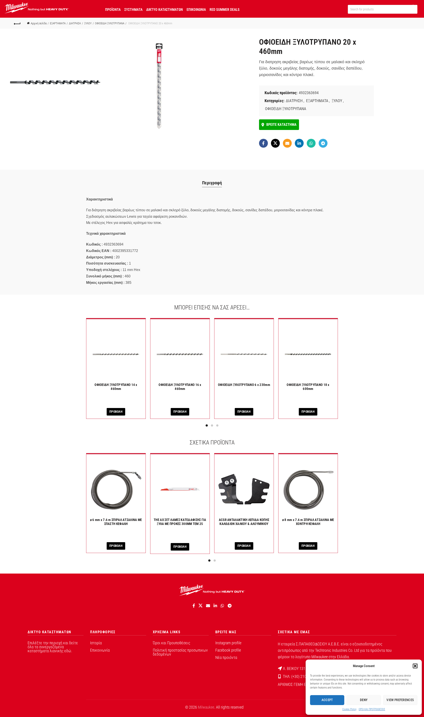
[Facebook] (263, 143)
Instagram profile (228, 643)
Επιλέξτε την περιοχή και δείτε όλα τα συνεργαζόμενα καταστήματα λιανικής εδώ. (53, 647)
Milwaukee (206, 707)
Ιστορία (96, 643)
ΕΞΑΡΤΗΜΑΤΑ (58, 23)
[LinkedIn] (299, 143)
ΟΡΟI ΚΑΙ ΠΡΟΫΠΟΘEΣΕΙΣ (372, 709)
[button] (415, 666)
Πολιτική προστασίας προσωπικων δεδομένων (180, 652)
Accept (327, 700)
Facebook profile (228, 650)
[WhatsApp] (311, 143)
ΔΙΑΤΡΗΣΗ (75, 23)
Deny (363, 700)
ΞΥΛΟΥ (88, 23)
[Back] (17, 23)
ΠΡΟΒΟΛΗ (116, 411)
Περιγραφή (212, 182)
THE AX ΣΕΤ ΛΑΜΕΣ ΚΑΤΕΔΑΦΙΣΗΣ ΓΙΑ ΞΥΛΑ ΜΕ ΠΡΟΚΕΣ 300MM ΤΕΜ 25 (180, 522)
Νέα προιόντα (226, 657)
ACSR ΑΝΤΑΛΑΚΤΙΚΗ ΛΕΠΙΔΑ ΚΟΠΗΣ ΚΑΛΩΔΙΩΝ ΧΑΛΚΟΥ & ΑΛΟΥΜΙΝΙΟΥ (244, 522)
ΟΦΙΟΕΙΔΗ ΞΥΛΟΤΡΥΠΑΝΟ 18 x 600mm (308, 387)
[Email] (287, 143)
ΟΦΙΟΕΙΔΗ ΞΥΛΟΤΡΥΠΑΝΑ (109, 23)
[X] (275, 143)
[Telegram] (323, 143)
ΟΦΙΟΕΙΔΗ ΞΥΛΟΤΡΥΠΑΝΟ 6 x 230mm (244, 385)
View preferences (400, 700)
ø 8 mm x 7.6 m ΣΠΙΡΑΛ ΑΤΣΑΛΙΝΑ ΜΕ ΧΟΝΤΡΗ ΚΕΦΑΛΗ (308, 522)
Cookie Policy (349, 709)
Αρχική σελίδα (39, 23)
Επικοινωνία (100, 650)
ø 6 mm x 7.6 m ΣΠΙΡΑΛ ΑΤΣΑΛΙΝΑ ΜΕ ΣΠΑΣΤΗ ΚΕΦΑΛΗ (116, 522)
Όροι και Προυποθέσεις (171, 643)
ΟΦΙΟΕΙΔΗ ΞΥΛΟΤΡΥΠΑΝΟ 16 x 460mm (180, 387)
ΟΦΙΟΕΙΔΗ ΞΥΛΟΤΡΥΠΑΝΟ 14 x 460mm (116, 387)
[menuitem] (112, 9)
